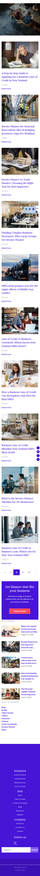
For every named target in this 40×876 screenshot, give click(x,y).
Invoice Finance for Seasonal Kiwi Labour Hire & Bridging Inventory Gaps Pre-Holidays (18, 130)
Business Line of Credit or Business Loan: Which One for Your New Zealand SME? (19, 551)
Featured (6, 718)
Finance (5, 721)
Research (20, 811)
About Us (20, 823)
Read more (6, 88)
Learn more (20, 611)
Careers (20, 831)
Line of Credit (20, 786)
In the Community (9, 724)
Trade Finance (20, 779)
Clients (5, 716)
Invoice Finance (20, 775)
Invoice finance (8, 727)
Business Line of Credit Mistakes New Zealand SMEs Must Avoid (18, 449)
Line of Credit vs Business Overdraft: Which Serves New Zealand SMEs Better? (19, 342)
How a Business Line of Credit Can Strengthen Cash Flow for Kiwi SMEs (19, 395)
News (4, 730)
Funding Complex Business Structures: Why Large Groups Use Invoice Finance (19, 236)
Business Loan (20, 782)
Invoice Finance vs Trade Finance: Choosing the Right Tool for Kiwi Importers (17, 183)
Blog (3, 707)
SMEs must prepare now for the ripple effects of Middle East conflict (20, 289)
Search (34, 849)
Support (20, 814)
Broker (4, 710)
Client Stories (7, 713)
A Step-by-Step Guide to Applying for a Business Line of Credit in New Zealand (19, 77)
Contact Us (20, 827)
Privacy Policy (27, 760)
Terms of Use (13, 760)
